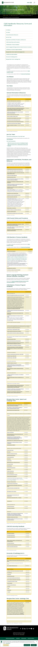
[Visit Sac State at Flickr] (29, 629)
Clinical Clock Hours (10, 450)
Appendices (9, 574)
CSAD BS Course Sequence (11, 251)
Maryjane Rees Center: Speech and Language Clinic (15, 51)
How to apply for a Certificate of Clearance (14, 345)
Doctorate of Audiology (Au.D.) (11, 56)
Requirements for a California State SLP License (15, 440)
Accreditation (9, 572)
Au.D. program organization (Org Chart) (13, 579)
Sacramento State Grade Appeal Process (13, 119)
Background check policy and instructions (14, 340)
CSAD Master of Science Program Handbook (14, 49)
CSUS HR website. (10, 139)
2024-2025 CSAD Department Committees (14, 100)
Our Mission (8, 29)
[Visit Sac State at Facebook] (21, 629)
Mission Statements (10, 432)
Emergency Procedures (10, 508)
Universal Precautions (10, 506)
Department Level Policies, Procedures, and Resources (16, 39)
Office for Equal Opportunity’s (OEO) (13, 114)
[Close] (36, 642)
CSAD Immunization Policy (11, 177)
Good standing (9, 583)
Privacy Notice (8, 643)
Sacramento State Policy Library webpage (14, 123)
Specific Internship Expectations (12, 546)
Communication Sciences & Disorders (25, 15)
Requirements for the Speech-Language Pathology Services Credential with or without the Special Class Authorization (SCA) (14, 437)
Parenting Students (31, 638)
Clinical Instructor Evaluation (12, 476)
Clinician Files (9, 460)
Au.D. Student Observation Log (12, 565)
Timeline (8, 591)
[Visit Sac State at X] (27, 629)
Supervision (9, 469)
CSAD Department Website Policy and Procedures (15, 213)
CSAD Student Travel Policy (11, 208)
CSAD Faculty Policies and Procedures (13, 42)
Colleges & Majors (5, 15)
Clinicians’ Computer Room (11, 481)
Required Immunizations (11, 455)
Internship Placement (10, 543)
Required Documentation (11, 467)
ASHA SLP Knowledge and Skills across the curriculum (15, 295)
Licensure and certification (11, 584)
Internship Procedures (10, 533)
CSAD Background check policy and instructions (15, 169)
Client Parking (9, 465)
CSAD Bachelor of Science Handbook (12, 44)
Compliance (18, 638)
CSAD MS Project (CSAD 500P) (11, 357)
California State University (10, 638)
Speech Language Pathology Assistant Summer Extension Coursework (18, 47)
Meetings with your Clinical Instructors (13, 462)
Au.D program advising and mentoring (13, 577)
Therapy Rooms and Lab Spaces (12, 483)
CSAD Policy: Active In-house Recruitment (13, 195)
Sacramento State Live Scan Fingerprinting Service (15, 121)
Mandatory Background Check (12, 453)
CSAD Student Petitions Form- (12, 198)
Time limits (9, 590)
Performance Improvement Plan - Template (14, 497)
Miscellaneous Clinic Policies (11, 491)
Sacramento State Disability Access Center (14, 118)
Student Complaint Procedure (12, 125)
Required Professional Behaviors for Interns (14, 544)
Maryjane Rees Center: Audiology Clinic (13, 59)
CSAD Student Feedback (11, 189)
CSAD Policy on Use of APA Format (12, 193)
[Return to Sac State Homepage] (8, 2)
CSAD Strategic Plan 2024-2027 (12, 196)
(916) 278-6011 (22, 634)
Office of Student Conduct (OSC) (12, 116)
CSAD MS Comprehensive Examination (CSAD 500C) (15, 354)
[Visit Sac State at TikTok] (33, 629)
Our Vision (8, 32)
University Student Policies (11, 211)
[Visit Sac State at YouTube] (31, 629)
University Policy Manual (25, 73)
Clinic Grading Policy (10, 472)
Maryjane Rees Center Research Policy (13, 410)
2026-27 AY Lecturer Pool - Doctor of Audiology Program (18, 143)
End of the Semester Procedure (12, 474)
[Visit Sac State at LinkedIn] (25, 629)
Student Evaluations (10, 471)
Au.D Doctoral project (10, 576)
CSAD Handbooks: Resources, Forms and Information (11, 17)
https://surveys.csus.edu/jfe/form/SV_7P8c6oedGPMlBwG (16, 263)
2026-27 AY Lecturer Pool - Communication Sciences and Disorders (18, 145)
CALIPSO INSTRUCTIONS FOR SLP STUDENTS (14, 331)
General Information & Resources (12, 34)
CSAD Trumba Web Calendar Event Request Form (15, 170)
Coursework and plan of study (12, 581)
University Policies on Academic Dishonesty (14, 209)
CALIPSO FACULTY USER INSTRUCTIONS (13, 329)
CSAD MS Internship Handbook (11, 54)
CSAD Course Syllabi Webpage (12, 175)
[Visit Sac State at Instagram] (23, 629)
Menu (28, 2)
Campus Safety (23, 638)
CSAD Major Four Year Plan (11, 268)
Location (8, 586)
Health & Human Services (14, 15)
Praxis (8, 588)
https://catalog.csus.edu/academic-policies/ (17, 254)
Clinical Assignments (10, 457)
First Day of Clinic (10, 464)
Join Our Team (8, 37)
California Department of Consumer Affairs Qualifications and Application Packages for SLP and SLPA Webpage (15, 365)
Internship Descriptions (11, 535)
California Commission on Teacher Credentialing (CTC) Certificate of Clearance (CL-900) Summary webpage (15, 348)
